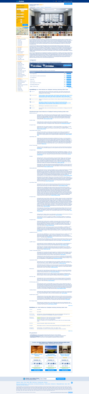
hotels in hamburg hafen (49, 95)
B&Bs (31, 382)
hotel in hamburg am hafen (48, 118)
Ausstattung (38, 7)
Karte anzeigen (26, 27)
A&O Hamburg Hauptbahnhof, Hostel (51, 355)
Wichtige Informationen (48, 7)
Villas (25, 382)
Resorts (22, 382)
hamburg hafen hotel (63, 95)
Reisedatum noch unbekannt (21, 18)
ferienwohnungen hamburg (65, 123)
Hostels (28, 382)
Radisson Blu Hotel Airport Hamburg (65, 355)
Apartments (18, 382)
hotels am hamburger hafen (55, 195)
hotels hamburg (53, 96)
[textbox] (22, 9)
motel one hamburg (42, 95)
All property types (40, 382)
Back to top (70, 87)
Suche (25, 24)
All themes (45, 382)
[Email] (72, 383)
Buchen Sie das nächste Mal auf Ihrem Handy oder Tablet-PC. (59, 392)
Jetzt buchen (37, 370)
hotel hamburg (48, 96)
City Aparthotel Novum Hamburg (36, 355)
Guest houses (34, 382)
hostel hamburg (58, 96)
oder (67, 1)
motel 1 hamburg (56, 95)
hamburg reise (44, 143)
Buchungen (60, 1)
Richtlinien (42, 7)
